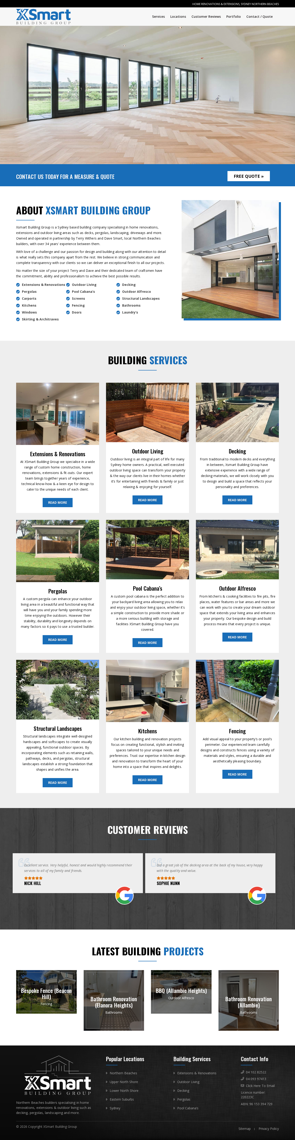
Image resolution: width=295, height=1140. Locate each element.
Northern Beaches (123, 1073)
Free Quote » (249, 176)
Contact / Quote (259, 16)
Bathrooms (131, 305)
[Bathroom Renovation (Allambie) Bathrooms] (248, 1029)
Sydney (115, 1108)
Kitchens (29, 305)
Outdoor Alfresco (136, 291)
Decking (129, 284)
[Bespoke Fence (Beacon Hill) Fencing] (46, 1012)
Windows (29, 312)
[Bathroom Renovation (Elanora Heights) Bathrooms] (114, 1029)
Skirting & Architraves (40, 319)
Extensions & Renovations (43, 284)
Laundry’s (130, 312)
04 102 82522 (256, 1072)
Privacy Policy (269, 1128)
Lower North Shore (124, 1090)
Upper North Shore (124, 1082)
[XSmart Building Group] (46, 16)
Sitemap (245, 1128)
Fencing (78, 305)
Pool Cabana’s (83, 291)
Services (158, 16)
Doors (77, 312)
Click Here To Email (260, 1086)
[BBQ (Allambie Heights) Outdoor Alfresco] (181, 1012)
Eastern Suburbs (122, 1099)
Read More (57, 502)
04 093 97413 (256, 1079)
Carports (29, 298)
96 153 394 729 (260, 1104)
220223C (247, 1097)
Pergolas (29, 291)
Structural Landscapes (141, 298)
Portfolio (233, 16)
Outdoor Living (84, 284)
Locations (178, 16)
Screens (78, 298)
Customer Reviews (206, 16)
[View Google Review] (124, 902)
